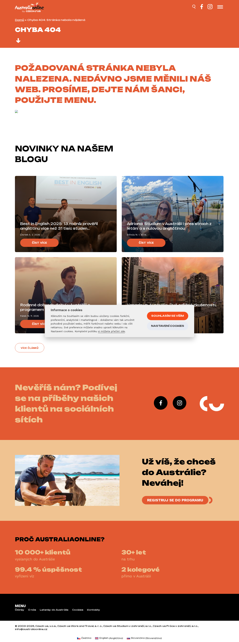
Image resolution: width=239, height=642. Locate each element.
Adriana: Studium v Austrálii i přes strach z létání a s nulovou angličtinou (169, 226)
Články (19, 610)
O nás (32, 610)
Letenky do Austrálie (54, 610)
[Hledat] (194, 7)
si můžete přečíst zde (111, 331)
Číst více (39, 242)
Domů (19, 19)
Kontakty (93, 610)
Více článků (29, 347)
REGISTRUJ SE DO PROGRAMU (175, 500)
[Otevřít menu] (220, 7)
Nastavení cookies (167, 325)
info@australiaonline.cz (31, 629)
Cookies (77, 610)
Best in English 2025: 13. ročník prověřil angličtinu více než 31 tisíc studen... (59, 226)
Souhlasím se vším (167, 315)
